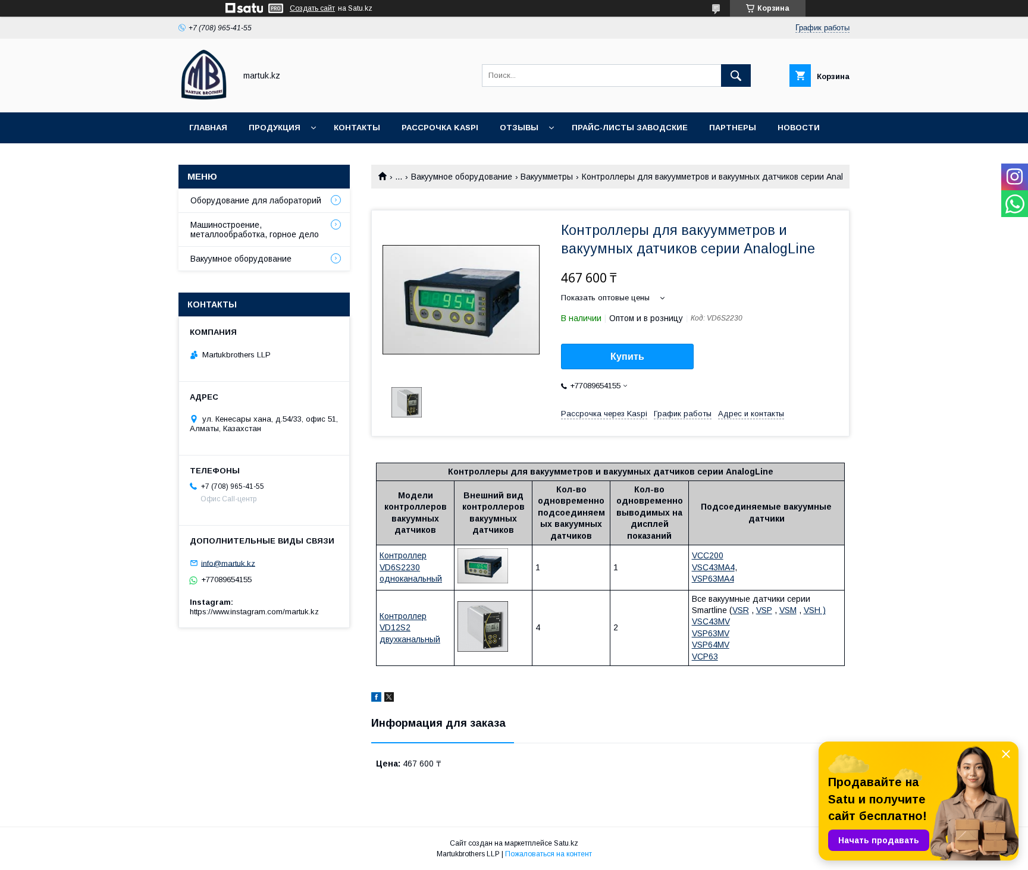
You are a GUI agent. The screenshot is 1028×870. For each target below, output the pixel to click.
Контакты (357, 127)
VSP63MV (710, 633)
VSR (740, 610)
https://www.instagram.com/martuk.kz (254, 611)
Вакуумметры (547, 176)
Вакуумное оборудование (461, 176)
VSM (788, 610)
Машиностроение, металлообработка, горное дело (254, 229)
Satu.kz (566, 843)
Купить (627, 356)
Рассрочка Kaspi (440, 127)
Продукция (274, 127)
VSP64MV (710, 644)
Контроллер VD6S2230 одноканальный (411, 567)
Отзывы (519, 127)
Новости (799, 127)
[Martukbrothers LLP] (203, 97)
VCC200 (707, 555)
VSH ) (815, 610)
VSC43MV (711, 621)
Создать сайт (312, 8)
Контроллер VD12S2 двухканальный (410, 627)
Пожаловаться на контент (548, 854)
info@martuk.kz (228, 562)
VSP (764, 610)
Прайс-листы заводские (630, 127)
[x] (389, 698)
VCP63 (705, 656)
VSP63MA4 (713, 578)
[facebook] (376, 698)
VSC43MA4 (713, 567)
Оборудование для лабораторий (255, 200)
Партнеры (732, 127)
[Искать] (736, 75)
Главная (208, 127)
